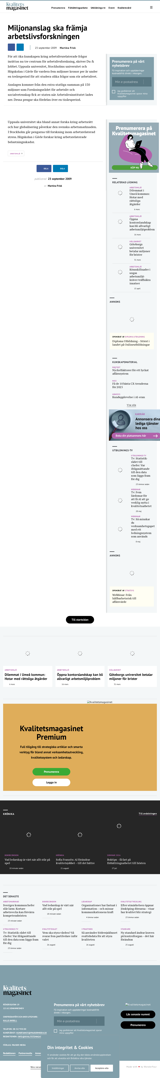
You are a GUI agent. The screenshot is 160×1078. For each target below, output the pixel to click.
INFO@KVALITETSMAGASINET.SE (33, 1036)
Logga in (51, 782)
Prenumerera (58, 7)
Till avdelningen (148, 813)
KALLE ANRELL (10, 1020)
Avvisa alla (80, 1068)
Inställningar (58, 1068)
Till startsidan (80, 619)
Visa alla (131, 404)
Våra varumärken (38, 1067)
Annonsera (40, 1053)
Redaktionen (9, 1053)
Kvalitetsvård (124, 7)
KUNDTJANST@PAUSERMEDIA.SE (31, 1032)
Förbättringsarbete (78, 7)
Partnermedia (25, 1053)
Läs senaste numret (138, 1014)
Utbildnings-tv (98, 7)
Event (112, 7)
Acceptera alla (101, 1068)
